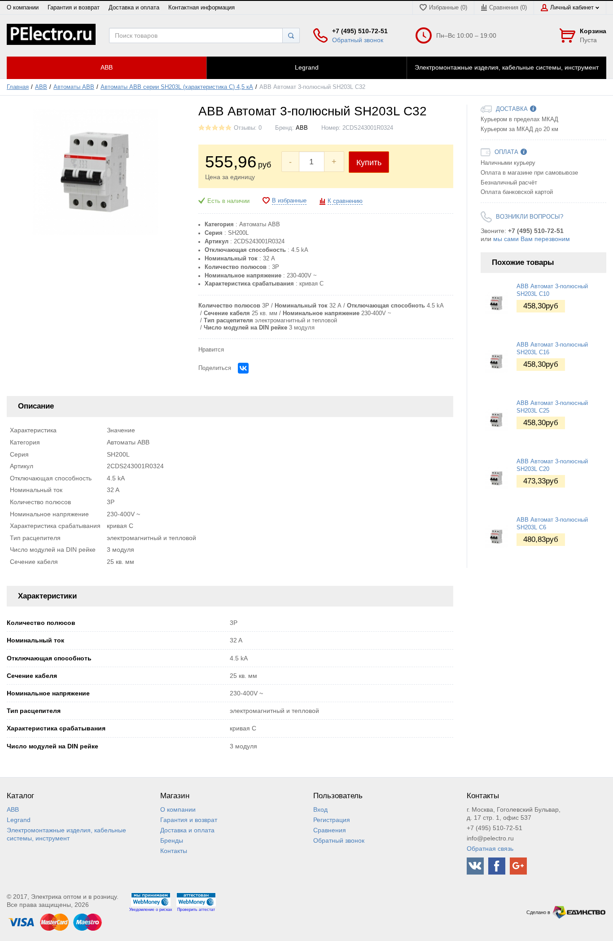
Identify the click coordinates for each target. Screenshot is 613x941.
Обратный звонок (357, 40)
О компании (23, 7)
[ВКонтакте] (243, 368)
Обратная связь (490, 848)
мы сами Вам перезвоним (531, 238)
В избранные (289, 201)
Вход (320, 809)
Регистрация (331, 819)
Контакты (173, 850)
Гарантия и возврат (74, 7)
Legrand (19, 819)
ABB (41, 87)
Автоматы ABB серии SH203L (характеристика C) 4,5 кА (177, 87)
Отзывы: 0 (248, 128)
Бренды (171, 840)
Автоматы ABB (73, 87)
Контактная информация (201, 7)
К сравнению (345, 201)
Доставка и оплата (134, 7)
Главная (18, 87)
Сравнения (329, 830)
